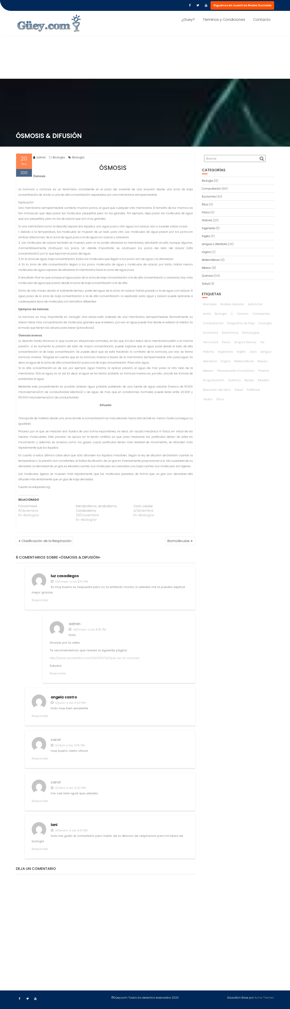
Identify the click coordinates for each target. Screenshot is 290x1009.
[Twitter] (197, 5)
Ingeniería (208, 228)
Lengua (265, 352)
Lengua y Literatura (214, 244)
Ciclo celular (143, 506)
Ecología (265, 323)
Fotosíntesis (27, 506)
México (206, 268)
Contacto (262, 19)
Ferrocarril (210, 342)
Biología (59, 157)
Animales (210, 304)
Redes (249, 380)
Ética (205, 204)
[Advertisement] (145, 44)
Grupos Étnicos (245, 342)
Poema (263, 371)
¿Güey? (188, 19)
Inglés (206, 236)
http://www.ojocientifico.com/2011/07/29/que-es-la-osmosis (94, 658)
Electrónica (230, 333)
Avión (207, 314)
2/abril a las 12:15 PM (69, 745)
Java (252, 352)
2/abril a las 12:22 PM (70, 788)
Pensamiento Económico (235, 371)
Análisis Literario (232, 304)
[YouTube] (206, 5)
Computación (211, 188)
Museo (263, 361)
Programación (213, 380)
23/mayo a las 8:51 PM (71, 581)
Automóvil (255, 304)
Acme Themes (264, 997)
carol (55, 739)
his (262, 342)
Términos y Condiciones (224, 19)
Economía (209, 196)
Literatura (210, 361)
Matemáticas (211, 260)
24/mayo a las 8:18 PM (89, 629)
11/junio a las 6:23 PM (69, 703)
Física (206, 212)
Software (253, 390)
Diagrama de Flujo (241, 323)
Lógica (206, 252)
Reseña (263, 380)
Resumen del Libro (217, 390)
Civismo (243, 314)
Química (207, 276)
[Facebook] (189, 5)
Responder (40, 600)
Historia (207, 220)
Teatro (208, 399)
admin (41, 157)
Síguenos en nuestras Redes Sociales (242, 5)
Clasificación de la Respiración (46, 541)
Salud (206, 284)
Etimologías (250, 333)
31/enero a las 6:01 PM (70, 830)
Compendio (261, 314)
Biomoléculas (178, 541)
